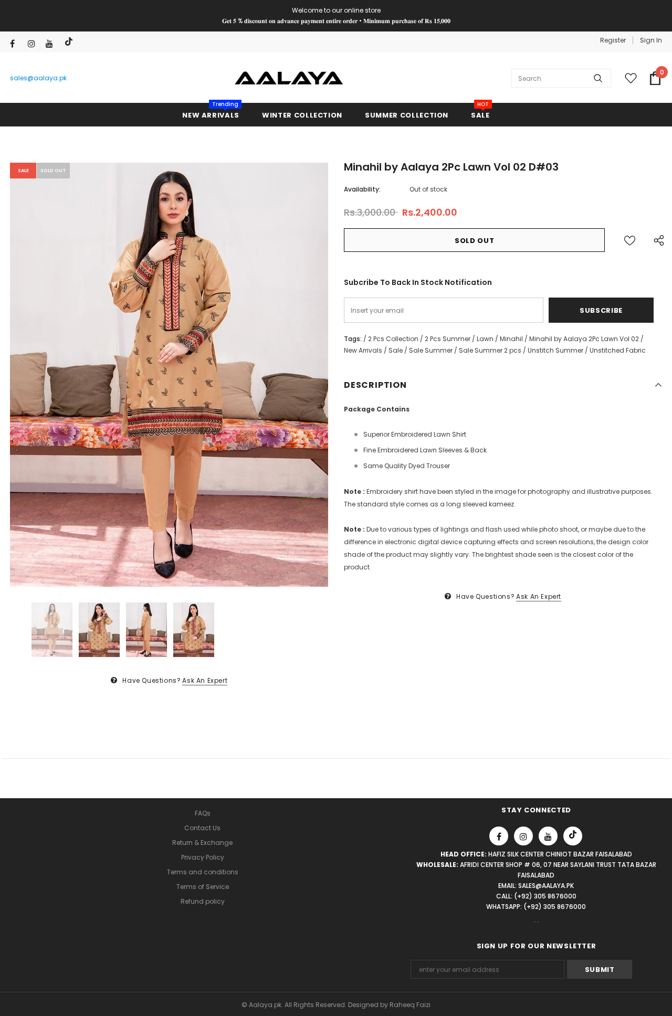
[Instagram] (34, 43)
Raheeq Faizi (410, 1004)
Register (613, 40)
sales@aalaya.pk (38, 77)
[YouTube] (52, 43)
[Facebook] (16, 43)
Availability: (362, 189)
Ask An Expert (204, 680)
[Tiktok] (70, 41)
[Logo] (289, 78)
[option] (169, 375)
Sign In (651, 40)
